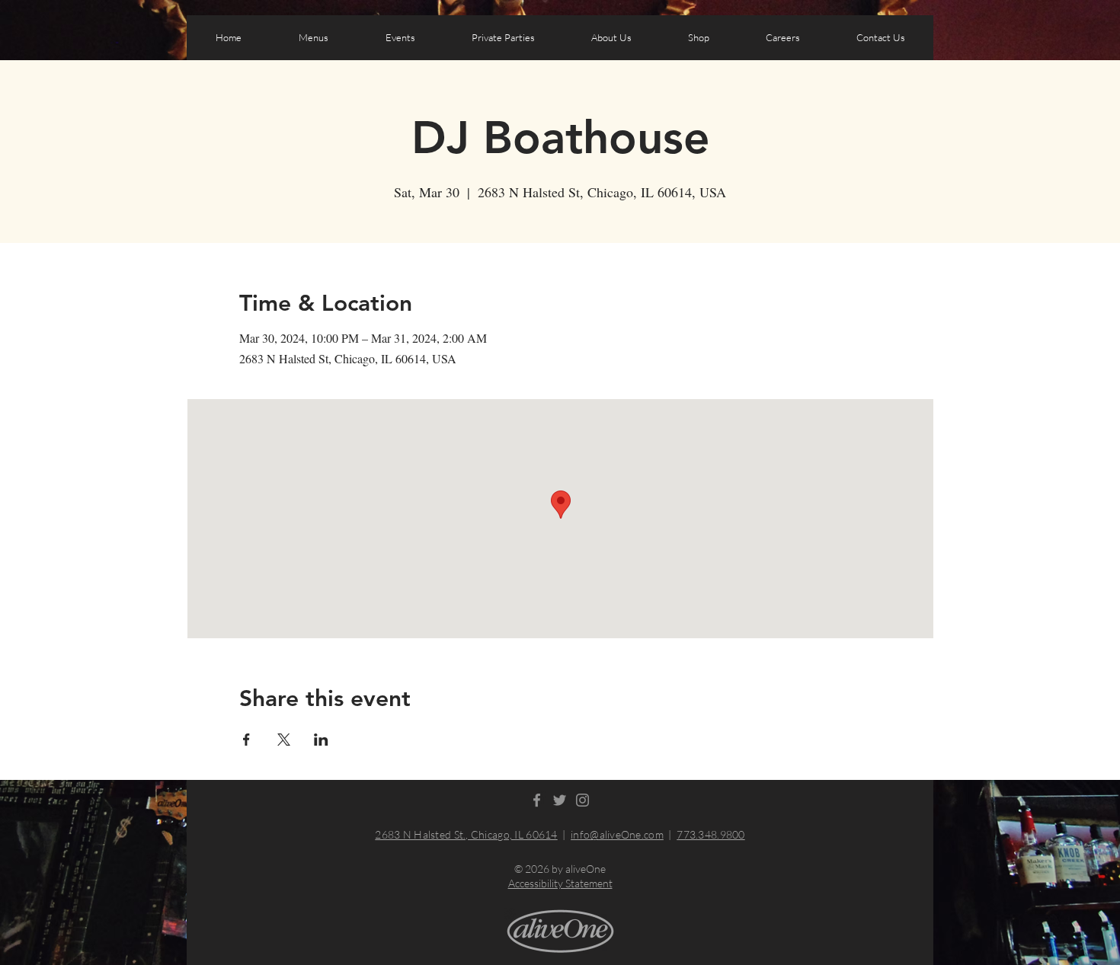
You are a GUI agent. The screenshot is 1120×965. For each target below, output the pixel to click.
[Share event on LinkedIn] (321, 739)
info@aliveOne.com (617, 834)
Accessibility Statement (560, 883)
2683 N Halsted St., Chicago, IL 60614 (466, 834)
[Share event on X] (284, 739)
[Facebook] (537, 800)
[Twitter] (559, 800)
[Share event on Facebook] (246, 739)
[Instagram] (582, 800)
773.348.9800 (710, 834)
